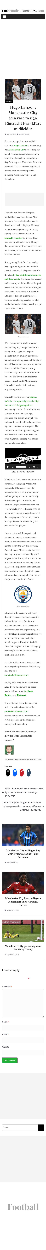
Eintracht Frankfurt (13, 237)
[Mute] (34, 467)
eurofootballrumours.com (16, 674)
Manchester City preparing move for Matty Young (23, 947)
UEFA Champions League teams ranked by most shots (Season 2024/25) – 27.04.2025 (24, 792)
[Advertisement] (23, 44)
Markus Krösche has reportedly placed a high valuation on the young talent (22, 401)
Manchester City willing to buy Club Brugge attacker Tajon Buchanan (23, 854)
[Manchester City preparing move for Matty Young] (23, 921)
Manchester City (17, 149)
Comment (7, 986)
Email (5, 1034)
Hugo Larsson (20, 145)
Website (5, 1046)
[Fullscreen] (38, 467)
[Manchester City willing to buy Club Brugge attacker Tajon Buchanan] (23, 825)
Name (5, 1021)
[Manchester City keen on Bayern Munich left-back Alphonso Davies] (23, 873)
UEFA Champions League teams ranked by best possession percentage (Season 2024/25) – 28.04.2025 (22, 806)
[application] (23, 458)
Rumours (9, 101)
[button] (23, 459)
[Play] (8, 467)
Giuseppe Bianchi (24, 134)
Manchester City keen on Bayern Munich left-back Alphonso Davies (23, 901)
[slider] (21, 467)
